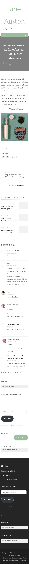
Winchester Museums (16, 109)
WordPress (22, 560)
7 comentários (15, 65)
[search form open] (25, 35)
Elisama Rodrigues (13, 324)
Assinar (7, 418)
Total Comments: (7, 479)
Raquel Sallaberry (9, 63)
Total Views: (5, 471)
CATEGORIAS (6, 446)
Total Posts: (5, 475)
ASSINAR (7, 499)
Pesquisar (4, 433)
